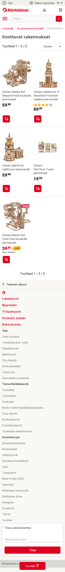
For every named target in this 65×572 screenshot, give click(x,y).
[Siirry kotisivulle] (15, 10)
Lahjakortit (10, 298)
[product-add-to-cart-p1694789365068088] (37, 119)
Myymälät (9, 305)
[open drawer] (5, 18)
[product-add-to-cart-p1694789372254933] (6, 188)
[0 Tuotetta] (60, 10)
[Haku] (59, 19)
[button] (42, 3)
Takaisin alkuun (16, 284)
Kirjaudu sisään (14, 318)
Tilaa (32, 550)
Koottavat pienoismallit (30, 28)
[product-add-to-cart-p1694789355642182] (37, 188)
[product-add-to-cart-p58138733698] (6, 119)
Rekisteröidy (11, 324)
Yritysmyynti (11, 311)
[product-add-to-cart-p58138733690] (6, 259)
